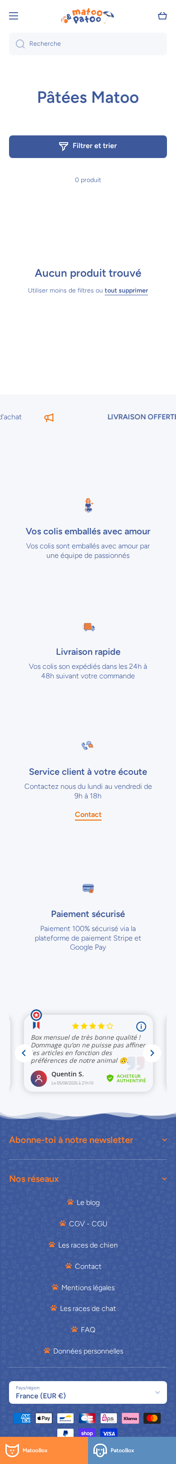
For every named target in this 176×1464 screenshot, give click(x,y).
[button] (162, 15)
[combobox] (88, 44)
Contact (88, 1266)
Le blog (88, 1202)
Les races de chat (88, 1308)
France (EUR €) (41, 1396)
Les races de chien (88, 1245)
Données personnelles (88, 1351)
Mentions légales (88, 1287)
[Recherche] (17, 44)
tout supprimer (126, 290)
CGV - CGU (88, 1223)
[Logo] (88, 16)
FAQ (88, 1329)
